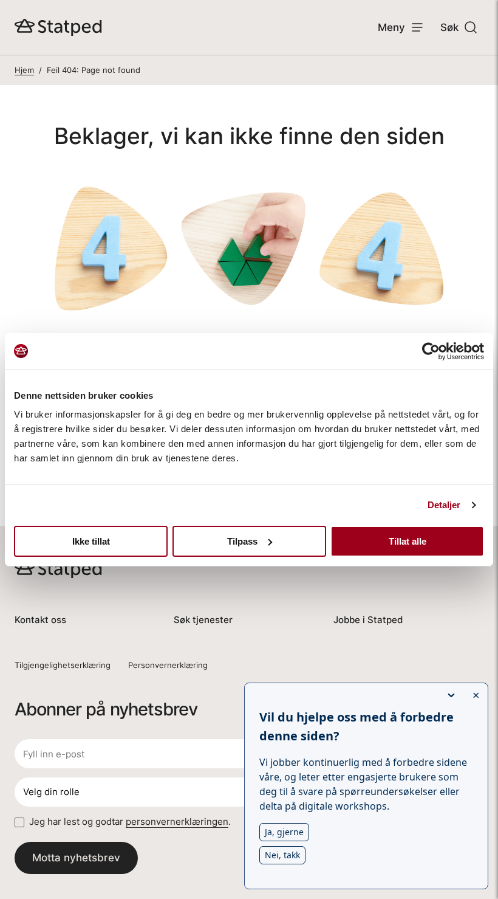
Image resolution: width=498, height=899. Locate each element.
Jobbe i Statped (368, 619)
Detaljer (444, 505)
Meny (391, 27)
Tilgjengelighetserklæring (63, 665)
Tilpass (242, 541)
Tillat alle (407, 541)
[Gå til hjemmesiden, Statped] (58, 27)
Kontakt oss (40, 619)
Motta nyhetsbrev (76, 857)
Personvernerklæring (168, 665)
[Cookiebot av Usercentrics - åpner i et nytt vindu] (431, 351)
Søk (449, 27)
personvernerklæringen (177, 821)
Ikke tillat (91, 541)
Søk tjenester (203, 619)
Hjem (24, 70)
